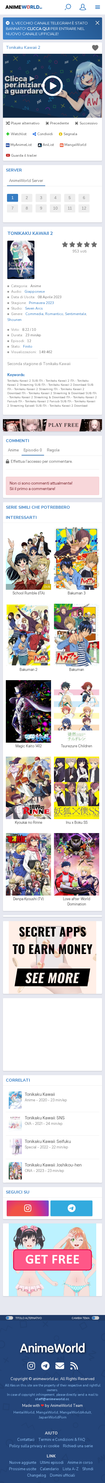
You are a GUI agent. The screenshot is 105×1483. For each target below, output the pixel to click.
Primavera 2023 (41, 303)
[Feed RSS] (74, 1366)
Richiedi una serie (78, 1446)
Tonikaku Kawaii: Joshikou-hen (53, 1164)
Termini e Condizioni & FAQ (61, 1439)
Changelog (36, 1475)
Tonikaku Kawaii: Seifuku (48, 1141)
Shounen (14, 319)
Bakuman (76, 669)
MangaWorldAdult (75, 1412)
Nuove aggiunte (22, 1462)
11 (70, 208)
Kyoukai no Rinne (28, 822)
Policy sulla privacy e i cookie (34, 1446)
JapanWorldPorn (52, 1417)
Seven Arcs (34, 308)
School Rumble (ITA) (29, 593)
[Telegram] (71, 1208)
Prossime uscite (22, 1469)
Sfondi (87, 1469)
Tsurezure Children (76, 746)
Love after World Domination (76, 901)
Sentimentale (75, 314)
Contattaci (25, 1439)
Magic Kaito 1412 (28, 746)
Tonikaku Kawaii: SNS (45, 1117)
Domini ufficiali (62, 1475)
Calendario (49, 1469)
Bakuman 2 (28, 669)
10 (55, 208)
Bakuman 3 (76, 593)
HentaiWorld (23, 1412)
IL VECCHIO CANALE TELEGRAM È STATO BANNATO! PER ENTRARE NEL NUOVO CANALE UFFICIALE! (47, 28)
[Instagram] (28, 1208)
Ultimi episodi (52, 1462)
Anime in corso (80, 1462)
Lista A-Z (70, 1469)
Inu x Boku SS (77, 822)
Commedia (34, 314)
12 (84, 208)
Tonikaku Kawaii (40, 1094)
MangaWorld (47, 1412)
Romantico (54, 314)
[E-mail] (60, 1366)
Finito (27, 346)
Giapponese (34, 291)
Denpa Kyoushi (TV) (28, 899)
